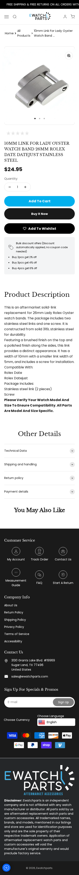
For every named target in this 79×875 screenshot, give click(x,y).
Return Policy (13, 612)
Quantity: (11, 179)
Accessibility (13, 641)
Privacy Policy (14, 627)
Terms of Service (16, 634)
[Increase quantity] (25, 187)
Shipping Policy (15, 620)
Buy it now (39, 214)
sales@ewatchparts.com (29, 676)
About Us (10, 605)
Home (9, 33)
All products (23, 33)
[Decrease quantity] (9, 187)
